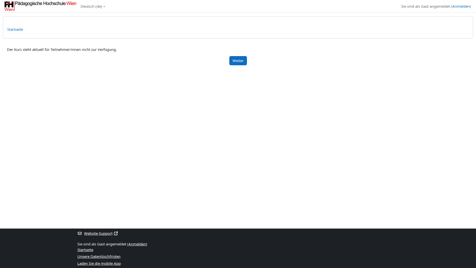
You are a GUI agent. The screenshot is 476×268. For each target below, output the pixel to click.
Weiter (238, 60)
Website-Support (98, 233)
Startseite (15, 29)
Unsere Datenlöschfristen (98, 256)
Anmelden (461, 6)
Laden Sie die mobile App (99, 263)
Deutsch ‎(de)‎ (91, 6)
